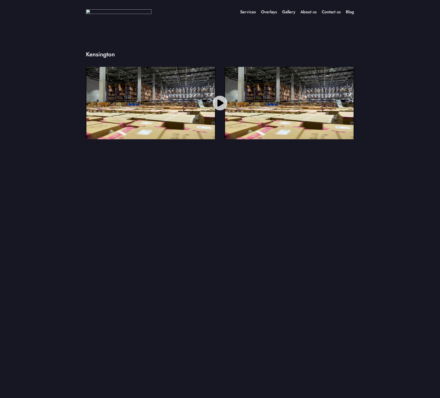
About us (308, 12)
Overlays (269, 12)
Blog (350, 12)
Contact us (331, 12)
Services (248, 12)
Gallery (288, 12)
